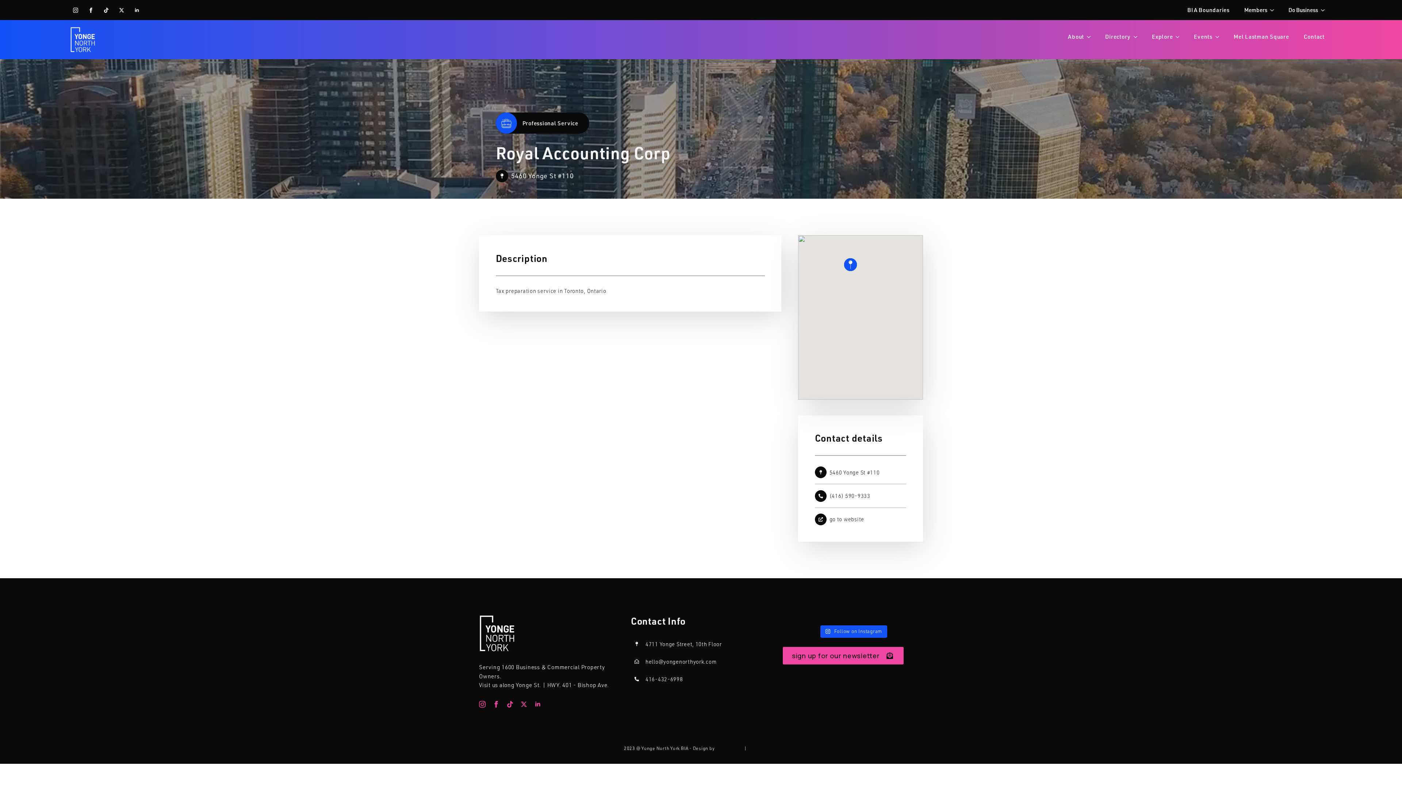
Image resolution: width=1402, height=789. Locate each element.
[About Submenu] (1091, 37)
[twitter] (121, 10)
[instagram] (75, 10)
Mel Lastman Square (1261, 36)
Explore (1162, 36)
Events (1203, 36)
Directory (1118, 36)
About (1076, 36)
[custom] (106, 10)
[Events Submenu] (1219, 37)
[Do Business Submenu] (1325, 10)
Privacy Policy (763, 748)
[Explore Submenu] (1180, 37)
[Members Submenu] (1274, 10)
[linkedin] (136, 10)
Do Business (1303, 10)
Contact (1314, 36)
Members (1255, 10)
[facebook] (90, 10)
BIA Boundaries (1208, 10)
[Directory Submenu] (1138, 37)
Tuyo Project (729, 748)
